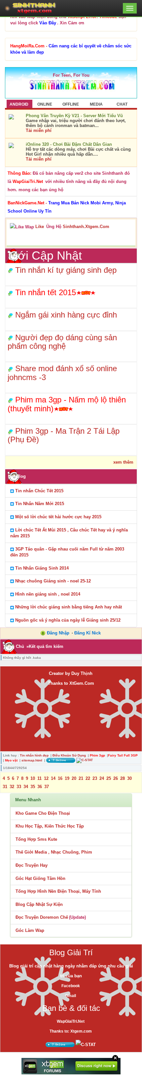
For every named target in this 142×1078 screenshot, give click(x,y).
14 (53, 778)
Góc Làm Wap (30, 930)
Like (39, 226)
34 (25, 786)
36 (39, 786)
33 (19, 786)
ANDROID (19, 104)
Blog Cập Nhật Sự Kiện (39, 904)
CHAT (122, 104)
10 (32, 778)
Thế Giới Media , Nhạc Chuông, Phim (54, 852)
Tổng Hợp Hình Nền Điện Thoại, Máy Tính (58, 891)
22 (88, 778)
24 (101, 778)
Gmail (70, 995)
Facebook (70, 986)
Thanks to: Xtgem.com (71, 1031)
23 (94, 778)
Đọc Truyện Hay (32, 865)
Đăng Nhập (58, 632)
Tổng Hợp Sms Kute (36, 839)
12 (46, 778)
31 (5, 786)
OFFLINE (70, 104)
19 (67, 778)
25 (108, 778)
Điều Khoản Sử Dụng (69, 755)
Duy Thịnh (81, 673)
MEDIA (96, 104)
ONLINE (44, 104)
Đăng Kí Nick (87, 632)
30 (129, 778)
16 (60, 778)
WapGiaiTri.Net (71, 1021)
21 (81, 778)
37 (46, 786)
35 (32, 786)
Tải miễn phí (39, 130)
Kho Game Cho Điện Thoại (43, 813)
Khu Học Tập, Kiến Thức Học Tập (50, 826)
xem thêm (123, 462)
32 (12, 786)
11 (39, 778)
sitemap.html (31, 760)
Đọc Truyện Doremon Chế (42, 917)
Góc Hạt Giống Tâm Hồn (40, 878)
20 (74, 778)
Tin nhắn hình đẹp (34, 755)
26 (115, 778)
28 (122, 778)
